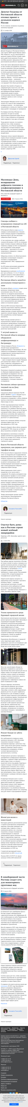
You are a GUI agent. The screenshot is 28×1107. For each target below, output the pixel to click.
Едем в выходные (5, 1028)
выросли (20, 230)
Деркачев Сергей (13, 159)
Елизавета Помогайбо (15, 509)
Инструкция (15, 1028)
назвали (13, 394)
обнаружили (20, 346)
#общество (4, 501)
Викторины (12, 1029)
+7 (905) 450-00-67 (6, 1060)
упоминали (4, 986)
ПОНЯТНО (14, 1104)
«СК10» (20, 568)
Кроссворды (4, 1029)
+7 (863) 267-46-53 (6, 1068)
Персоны (22, 1028)
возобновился (21, 271)
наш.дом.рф (18, 853)
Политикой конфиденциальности (16, 1101)
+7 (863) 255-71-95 (6, 1059)
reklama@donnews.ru (6, 1062)
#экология (4, 1003)
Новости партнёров (12, 1030)
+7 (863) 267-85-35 (6, 1067)
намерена (16, 288)
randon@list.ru (5, 1070)
